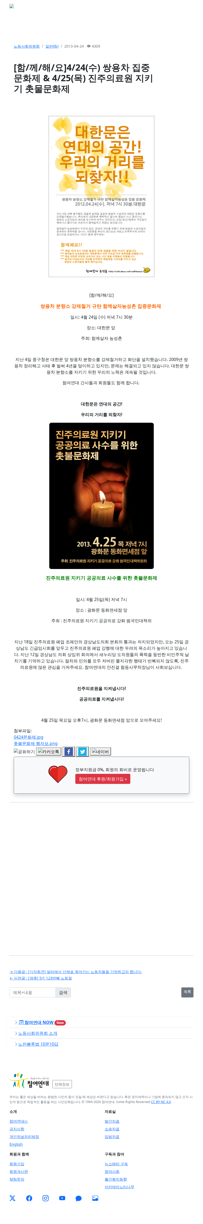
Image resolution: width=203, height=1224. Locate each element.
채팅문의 (17, 1179)
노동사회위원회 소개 (37, 1033)
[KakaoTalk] (79, 1198)
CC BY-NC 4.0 (161, 1102)
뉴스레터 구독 (116, 1163)
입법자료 (112, 1136)
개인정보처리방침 (24, 1136)
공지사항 (17, 1128)
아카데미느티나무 (119, 1186)
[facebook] (29, 1198)
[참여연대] (29, 1080)
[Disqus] (101, 875)
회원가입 (17, 1163)
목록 (187, 991)
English (16, 1144)
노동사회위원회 (27, 46)
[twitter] (13, 1198)
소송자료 (112, 1128)
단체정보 (62, 1084)
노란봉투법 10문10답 (38, 1044)
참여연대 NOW (44, 1022)
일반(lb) (51, 46)
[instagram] (46, 1198)
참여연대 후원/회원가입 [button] (103, 779)
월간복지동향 (116, 1179)
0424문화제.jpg (28, 737)
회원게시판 (19, 1171)
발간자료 (112, 1121)
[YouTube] (62, 1198)
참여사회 (112, 1171)
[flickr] (95, 1198)
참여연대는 (19, 1121)
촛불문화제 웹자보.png (36, 743)
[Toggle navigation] (186, 7)
